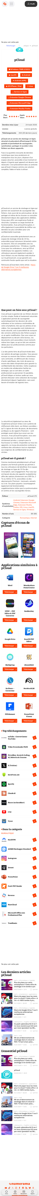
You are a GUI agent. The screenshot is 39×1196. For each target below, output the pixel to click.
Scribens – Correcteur (10, 689)
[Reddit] (23, 1188)
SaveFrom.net (14, 775)
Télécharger (10, 46)
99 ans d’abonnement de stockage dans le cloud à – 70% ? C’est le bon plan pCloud (24, 1040)
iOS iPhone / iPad (14, 86)
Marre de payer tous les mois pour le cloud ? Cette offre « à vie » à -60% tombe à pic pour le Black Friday (26, 998)
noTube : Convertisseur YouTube (17, 737)
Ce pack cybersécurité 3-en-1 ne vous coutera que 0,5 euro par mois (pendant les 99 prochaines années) (25, 1026)
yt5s (9, 812)
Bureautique (24, 46)
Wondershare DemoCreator (29, 586)
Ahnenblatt (29, 665)
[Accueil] (5, 4)
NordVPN (12, 840)
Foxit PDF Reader (15, 886)
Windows (30, 509)
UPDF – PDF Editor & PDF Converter (10, 613)
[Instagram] (16, 1188)
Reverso (11, 895)
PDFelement (10, 714)
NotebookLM (29, 688)
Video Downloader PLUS (18, 747)
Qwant (11, 867)
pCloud (17, 1070)
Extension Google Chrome (20, 97)
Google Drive (10, 639)
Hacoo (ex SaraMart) (16, 802)
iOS (21, 507)
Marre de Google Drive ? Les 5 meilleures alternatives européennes (18, 267)
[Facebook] (19, 1188)
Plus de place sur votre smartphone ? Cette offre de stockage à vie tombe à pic (25, 984)
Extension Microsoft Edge (20, 103)
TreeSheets (12, 923)
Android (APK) (20, 80)
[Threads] (33, 1188)
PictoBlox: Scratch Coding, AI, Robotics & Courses (19, 756)
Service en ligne (20, 92)
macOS (13, 75)
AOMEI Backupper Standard (19, 849)
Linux (30, 86)
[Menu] (11, 4)
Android (26, 75)
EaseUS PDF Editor (29, 640)
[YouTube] (6, 1188)
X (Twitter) (12, 765)
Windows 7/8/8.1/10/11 (20, 69)
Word (10, 585)
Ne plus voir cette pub (10, 42)
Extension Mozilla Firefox (20, 108)
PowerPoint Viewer (29, 715)
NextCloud (12, 904)
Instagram (12, 858)
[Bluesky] (29, 1188)
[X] (12, 1188)
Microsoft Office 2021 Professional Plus (16, 914)
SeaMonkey (29, 611)
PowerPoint (13, 877)
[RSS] (26, 1188)
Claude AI (11, 793)
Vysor (10, 821)
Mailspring (10, 665)
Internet (34, 518)
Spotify (11, 784)
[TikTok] (9, 1188)
